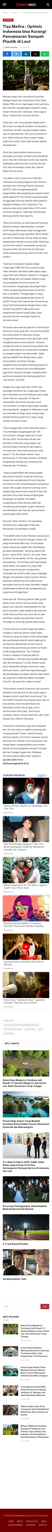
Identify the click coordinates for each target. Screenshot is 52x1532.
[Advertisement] (26, 1474)
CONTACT (42, 1525)
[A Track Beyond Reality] (26, 1227)
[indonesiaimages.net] (26, 4)
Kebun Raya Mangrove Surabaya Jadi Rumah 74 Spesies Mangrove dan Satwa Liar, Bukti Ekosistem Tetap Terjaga (24, 1083)
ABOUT (20, 1521)
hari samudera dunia (13, 1029)
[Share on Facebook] (7, 54)
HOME (11, 1521)
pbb (40, 1029)
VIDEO (43, 1521)
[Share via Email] (35, 54)
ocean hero (30, 1029)
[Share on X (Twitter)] (16, 54)
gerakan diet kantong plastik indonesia (21, 1025)
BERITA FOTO (32, 1521)
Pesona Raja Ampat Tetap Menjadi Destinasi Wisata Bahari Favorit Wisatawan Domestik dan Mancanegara (26, 1124)
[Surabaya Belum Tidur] (26, 1262)
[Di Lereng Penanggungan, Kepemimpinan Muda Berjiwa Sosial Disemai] (26, 1189)
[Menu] (4, 4)
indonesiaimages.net (19, 1516)
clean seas (9, 1021)
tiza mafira (8, 1033)
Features (8, 20)
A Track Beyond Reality (15, 1244)
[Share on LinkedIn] (26, 54)
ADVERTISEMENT (15, 1525)
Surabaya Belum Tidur (14, 1279)
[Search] (47, 4)
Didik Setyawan (11, 47)
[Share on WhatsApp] (44, 54)
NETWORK (30, 1525)
